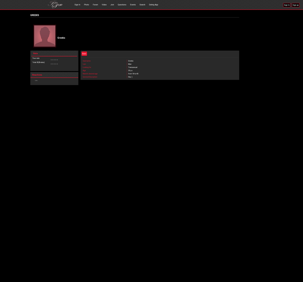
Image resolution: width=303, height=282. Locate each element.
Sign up (296, 5)
